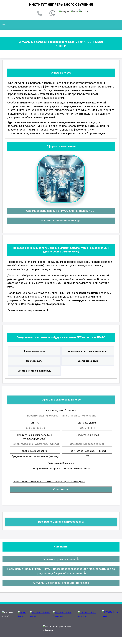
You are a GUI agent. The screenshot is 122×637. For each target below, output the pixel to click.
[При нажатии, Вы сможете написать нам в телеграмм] (64, 11)
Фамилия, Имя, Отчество (61, 410)
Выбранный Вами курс (61, 463)
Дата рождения (87, 422)
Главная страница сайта (59, 559)
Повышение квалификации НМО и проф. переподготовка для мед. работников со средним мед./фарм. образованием (61, 571)
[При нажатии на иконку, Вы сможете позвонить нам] (110, 617)
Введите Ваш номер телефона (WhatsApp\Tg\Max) (34, 437)
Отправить (61, 489)
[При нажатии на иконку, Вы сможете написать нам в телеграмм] (65, 616)
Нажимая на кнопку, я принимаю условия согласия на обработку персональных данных (49, 482)
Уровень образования (35, 450)
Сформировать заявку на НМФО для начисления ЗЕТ (61, 210)
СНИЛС (34, 422)
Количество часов (87, 450)
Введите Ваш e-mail (87, 435)
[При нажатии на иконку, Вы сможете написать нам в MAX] (23, 616)
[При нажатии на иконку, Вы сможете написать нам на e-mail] (41, 616)
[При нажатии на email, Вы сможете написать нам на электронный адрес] (74, 11)
